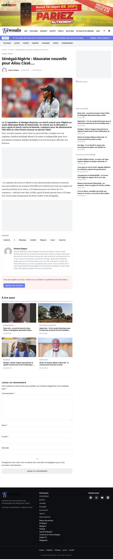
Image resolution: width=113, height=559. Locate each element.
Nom (4, 425)
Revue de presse (46, 520)
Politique (43, 523)
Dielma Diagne (13, 70)
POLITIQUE (34, 31)
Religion (42, 526)
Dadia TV (43, 537)
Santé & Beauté (45, 532)
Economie (46, 43)
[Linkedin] (108, 497)
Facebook (6, 240)
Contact (41, 550)
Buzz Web (70, 31)
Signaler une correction (14, 285)
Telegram (43, 240)
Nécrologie (43, 360)
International (67, 43)
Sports (61, 31)
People (42, 529)
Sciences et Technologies (49, 534)
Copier (52, 240)
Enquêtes (49, 550)
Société (53, 31)
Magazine (43, 540)
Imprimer (62, 240)
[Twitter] (96, 497)
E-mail (5, 436)
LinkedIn (33, 240)
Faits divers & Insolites (47, 325)
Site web (5, 448)
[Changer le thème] (109, 31)
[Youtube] (102, 497)
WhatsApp (22, 240)
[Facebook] (91, 497)
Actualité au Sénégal (85, 31)
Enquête (43, 31)
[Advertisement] (37, 163)
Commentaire (8, 393)
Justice (17, 43)
